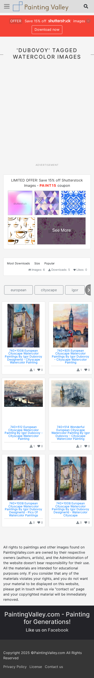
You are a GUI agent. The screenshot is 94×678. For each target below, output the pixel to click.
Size (37, 263)
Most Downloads (18, 263)
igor (75, 290)
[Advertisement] (47, 114)
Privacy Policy (15, 666)
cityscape (49, 290)
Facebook (58, 630)
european (18, 290)
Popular (49, 263)
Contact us (54, 666)
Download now (47, 29)
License (36, 666)
